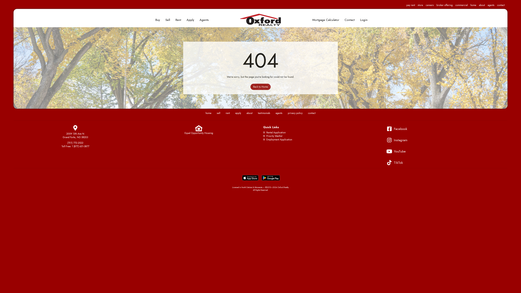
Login (364, 20)
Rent (178, 20)
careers (430, 5)
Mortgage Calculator (325, 20)
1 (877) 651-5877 (80, 146)
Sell (167, 20)
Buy (157, 20)
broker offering (444, 5)
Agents (491, 5)
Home (473, 5)
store (420, 5)
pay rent (410, 5)
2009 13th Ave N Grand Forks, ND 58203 (75, 135)
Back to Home (260, 87)
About (482, 5)
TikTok (398, 162)
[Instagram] (389, 140)
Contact (501, 5)
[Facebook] (389, 128)
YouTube (400, 151)
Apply (190, 20)
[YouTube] (389, 151)
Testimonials (264, 113)
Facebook (400, 128)
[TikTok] (389, 162)
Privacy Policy (295, 113)
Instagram (400, 140)
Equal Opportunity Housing (199, 133)
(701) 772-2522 (75, 143)
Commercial (461, 5)
